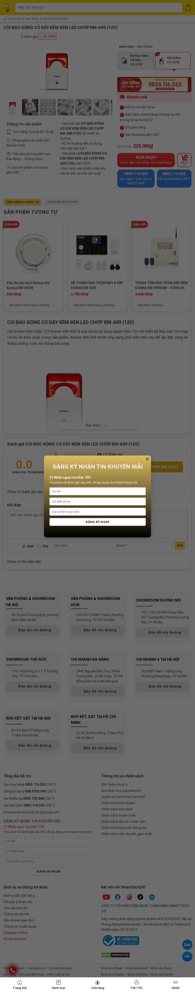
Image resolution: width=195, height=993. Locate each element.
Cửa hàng (97, 988)
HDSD (176, 988)
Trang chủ (20, 988)
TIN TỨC (136, 988)
